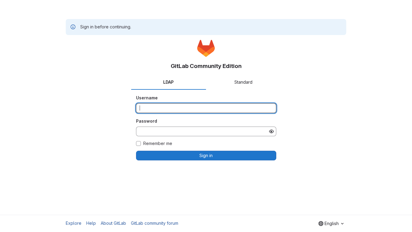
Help (91, 223)
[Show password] (271, 131)
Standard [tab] (243, 82)
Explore (73, 223)
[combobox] (331, 223)
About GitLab (113, 223)
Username (147, 97)
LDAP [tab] (168, 82)
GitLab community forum (154, 223)
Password (146, 121)
